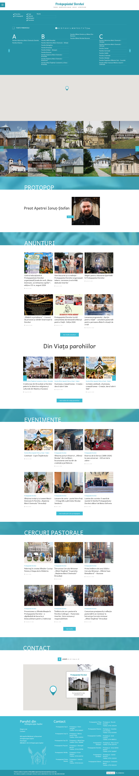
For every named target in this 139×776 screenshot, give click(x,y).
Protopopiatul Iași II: (61, 734)
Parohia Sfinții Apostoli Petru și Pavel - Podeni (67, 381)
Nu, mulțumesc (120, 773)
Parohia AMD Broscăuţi (48, 40)
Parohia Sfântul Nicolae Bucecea (80, 38)
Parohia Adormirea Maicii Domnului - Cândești (110, 41)
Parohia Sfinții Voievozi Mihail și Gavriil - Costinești (111, 63)
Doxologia (23, 740)
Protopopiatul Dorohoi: (94, 748)
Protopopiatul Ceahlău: (94, 736)
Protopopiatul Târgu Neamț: (95, 723)
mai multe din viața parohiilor (69, 400)
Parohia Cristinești (104, 55)
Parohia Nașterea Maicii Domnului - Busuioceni (52, 59)
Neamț (30, 16)
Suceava (31, 20)
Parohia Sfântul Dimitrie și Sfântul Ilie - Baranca (82, 35)
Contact (74, 7)
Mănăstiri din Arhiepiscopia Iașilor (32, 743)
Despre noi (23, 729)
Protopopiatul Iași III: (61, 740)
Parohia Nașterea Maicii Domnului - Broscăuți (52, 55)
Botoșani (31, 18)
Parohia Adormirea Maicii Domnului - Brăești (54, 43)
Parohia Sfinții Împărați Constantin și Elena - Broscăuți (54, 63)
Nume (39, 14)
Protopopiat (19, 16)
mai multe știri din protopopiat (69, 513)
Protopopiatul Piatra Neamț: (62, 760)
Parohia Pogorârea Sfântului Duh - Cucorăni (112, 60)
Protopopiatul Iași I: (62, 727)
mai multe (69, 629)
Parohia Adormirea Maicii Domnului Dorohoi (25, 40)
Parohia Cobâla (103, 53)
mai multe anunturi (69, 334)
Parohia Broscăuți (46, 47)
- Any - (21, 28)
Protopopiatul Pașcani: (61, 745)
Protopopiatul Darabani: (97, 755)
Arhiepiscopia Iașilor (65, 7)
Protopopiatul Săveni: (95, 761)
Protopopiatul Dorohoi (69, 4)
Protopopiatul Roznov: (94, 729)
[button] (67, 88)
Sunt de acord (110, 773)
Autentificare (82, 7)
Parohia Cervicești (104, 51)
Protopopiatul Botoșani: (97, 743)
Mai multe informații (60, 774)
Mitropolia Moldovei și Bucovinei (31, 736)
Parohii (56, 7)
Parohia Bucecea (46, 52)
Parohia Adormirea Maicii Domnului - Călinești (110, 45)
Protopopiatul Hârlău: (61, 752)
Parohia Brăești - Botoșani (49, 50)
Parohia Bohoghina (47, 45)
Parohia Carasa (103, 48)
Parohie (17, 14)
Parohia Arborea (17, 43)
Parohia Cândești (104, 58)
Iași (29, 14)
